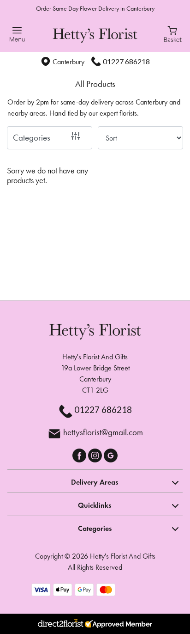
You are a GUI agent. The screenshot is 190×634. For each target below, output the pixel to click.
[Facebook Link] (80, 454)
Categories (31, 137)
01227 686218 (126, 61)
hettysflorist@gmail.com (103, 432)
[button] (95, 480)
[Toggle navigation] (17, 34)
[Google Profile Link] (111, 454)
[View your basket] (172, 33)
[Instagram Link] (96, 454)
